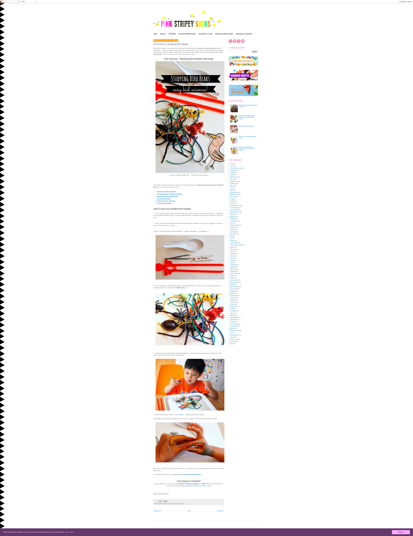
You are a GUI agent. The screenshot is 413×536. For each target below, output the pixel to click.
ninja (231, 262)
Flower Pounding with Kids (166, 201)
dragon (232, 229)
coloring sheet (234, 225)
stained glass (234, 317)
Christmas (233, 170)
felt (231, 238)
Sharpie (232, 203)
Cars (231, 166)
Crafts (232, 172)
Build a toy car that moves (246, 126)
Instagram (195, 484)
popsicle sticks (234, 286)
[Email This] (159, 501)
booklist (232, 218)
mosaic (232, 256)
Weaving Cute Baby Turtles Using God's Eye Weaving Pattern (247, 117)
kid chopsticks (178, 231)
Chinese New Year (235, 168)
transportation (234, 335)
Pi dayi (232, 199)
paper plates (233, 273)
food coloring (234, 243)
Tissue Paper (234, 210)
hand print (233, 249)
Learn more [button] (69, 532)
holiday (232, 253)
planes (232, 284)
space (232, 313)
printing (232, 293)
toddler (232, 328)
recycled (232, 302)
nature (164, 503)
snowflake (233, 311)
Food (231, 179)
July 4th (232, 185)
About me (163, 34)
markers (180, 414)
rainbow (232, 300)
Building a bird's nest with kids (167, 196)
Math (231, 190)
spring (179, 503)
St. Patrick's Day (235, 205)
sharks (232, 308)
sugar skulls (233, 319)
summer (232, 322)
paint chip (233, 269)
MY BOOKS (172, 34)
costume (232, 227)
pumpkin (232, 297)
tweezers (204, 231)
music (232, 258)
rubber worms (180, 287)
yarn (231, 343)
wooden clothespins (191, 231)
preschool (169, 503)
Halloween (233, 181)
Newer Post (157, 511)
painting (232, 271)
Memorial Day (234, 192)
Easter (232, 175)
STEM (183, 503)
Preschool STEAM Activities (187, 34)
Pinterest (181, 484)
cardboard (233, 221)
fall (231, 236)
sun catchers (234, 324)
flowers (232, 240)
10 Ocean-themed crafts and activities (169, 194)
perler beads (234, 280)
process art (233, 295)
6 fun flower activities (164, 203)
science (175, 503)
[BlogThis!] (161, 501)
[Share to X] (163, 501)
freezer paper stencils (236, 245)
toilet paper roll (234, 330)
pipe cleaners (234, 282)
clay (231, 223)
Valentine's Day (234, 212)
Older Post (220, 511)
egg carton (233, 234)
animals (160, 503)
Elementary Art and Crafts (244, 34)
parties (232, 275)
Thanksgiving (234, 207)
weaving (232, 341)
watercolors (233, 339)
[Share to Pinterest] (167, 501)
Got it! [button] (401, 532)
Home (155, 34)
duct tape (233, 232)
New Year (233, 196)
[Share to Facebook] (165, 501)
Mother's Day (234, 194)
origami (232, 267)
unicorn (232, 337)
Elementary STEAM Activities (224, 34)
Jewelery (232, 183)
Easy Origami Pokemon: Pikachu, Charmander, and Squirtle (247, 148)
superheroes (234, 326)
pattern (232, 278)
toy (231, 333)
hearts (232, 251)
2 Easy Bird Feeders (163, 199)
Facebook (188, 484)
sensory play (234, 306)
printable (232, 291)
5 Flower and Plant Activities (166, 192)
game (231, 247)
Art (231, 164)
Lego (231, 188)
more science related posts (192, 474)
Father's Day (233, 177)
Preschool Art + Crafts (205, 34)
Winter (232, 214)
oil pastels (233, 264)
